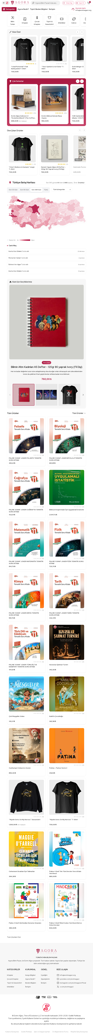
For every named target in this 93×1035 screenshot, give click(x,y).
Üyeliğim (44, 975)
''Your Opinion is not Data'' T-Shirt (53, 68)
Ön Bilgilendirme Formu (60, 1032)
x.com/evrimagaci (66, 987)
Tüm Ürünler (77, 413)
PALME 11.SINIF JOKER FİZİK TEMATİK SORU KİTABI (66, 562)
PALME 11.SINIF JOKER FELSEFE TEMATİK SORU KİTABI (25, 459)
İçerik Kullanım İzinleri (30, 1018)
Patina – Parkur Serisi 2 (58, 768)
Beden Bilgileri (30, 983)
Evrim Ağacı (18, 1015)
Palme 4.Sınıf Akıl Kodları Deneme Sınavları (25, 923)
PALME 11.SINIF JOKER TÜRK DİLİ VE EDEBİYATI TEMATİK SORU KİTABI (23, 666)
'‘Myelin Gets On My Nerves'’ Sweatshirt (24, 820)
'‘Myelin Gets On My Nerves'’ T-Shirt (63, 820)
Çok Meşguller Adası (16, 716)
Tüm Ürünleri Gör (14, 937)
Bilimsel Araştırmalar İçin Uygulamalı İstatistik (66, 510)
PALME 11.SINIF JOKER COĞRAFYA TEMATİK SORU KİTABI (26, 511)
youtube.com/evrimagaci (69, 979)
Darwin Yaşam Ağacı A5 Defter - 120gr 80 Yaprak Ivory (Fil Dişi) (53, 168)
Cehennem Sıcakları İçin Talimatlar (22, 871)
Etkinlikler (10, 987)
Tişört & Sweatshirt (14, 983)
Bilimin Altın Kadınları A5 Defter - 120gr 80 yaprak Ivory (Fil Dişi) (46, 367)
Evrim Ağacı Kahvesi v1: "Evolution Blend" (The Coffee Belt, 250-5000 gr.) (23, 117)
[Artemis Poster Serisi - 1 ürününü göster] (46, 395)
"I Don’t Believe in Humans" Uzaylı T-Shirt (21, 168)
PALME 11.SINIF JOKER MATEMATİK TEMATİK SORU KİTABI (26, 562)
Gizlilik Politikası (74, 1015)
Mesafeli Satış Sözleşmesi (79, 1032)
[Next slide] (82, 32)
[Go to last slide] (78, 32)
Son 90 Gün (24, 190)
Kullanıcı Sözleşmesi (58, 1024)
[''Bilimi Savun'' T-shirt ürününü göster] (69, 395)
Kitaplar (10, 975)
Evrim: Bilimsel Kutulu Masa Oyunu (52, 117)
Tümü (46, 190)
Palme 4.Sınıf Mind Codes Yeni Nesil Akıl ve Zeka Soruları (65, 924)
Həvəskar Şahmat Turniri (58, 665)
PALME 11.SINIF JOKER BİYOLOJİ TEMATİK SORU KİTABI (65, 459)
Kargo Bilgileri (30, 975)
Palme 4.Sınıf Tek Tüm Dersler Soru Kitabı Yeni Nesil (65, 872)
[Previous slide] (10, 394)
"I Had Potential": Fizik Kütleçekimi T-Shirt (19, 68)
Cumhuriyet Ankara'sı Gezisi (20, 768)
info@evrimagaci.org (83, 10)
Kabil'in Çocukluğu (56, 716)
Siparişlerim (45, 979)
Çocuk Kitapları (12, 979)
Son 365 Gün (36, 190)
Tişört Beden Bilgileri (39, 9)
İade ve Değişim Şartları (42, 1032)
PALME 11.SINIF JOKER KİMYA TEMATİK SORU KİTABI (24, 614)
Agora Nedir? (23, 9)
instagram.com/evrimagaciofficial (73, 983)
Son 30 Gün (13, 190)
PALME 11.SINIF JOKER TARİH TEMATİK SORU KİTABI (64, 614)
